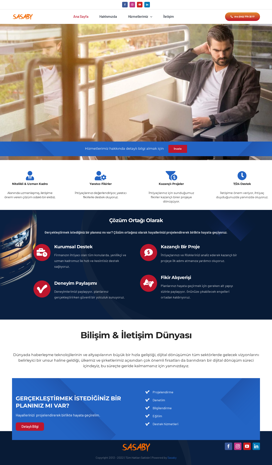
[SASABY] (22, 15)
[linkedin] (147, 4)
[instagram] (132, 4)
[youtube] (139, 4)
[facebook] (125, 4)
